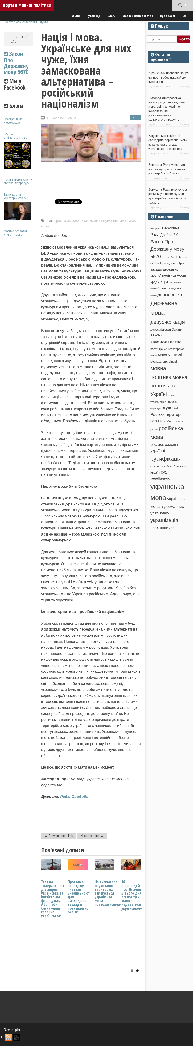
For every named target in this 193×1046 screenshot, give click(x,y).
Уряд (153, 282)
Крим (166, 257)
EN (184, 16)
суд (164, 472)
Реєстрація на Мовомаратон (13, 121)
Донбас (166, 235)
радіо (154, 429)
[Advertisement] (18, 309)
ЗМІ (176, 235)
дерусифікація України (166, 329)
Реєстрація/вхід (19, 38)
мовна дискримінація (164, 361)
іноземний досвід (165, 527)
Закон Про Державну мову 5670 (167, 249)
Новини (74, 16)
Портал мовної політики (27, 5)
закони (156, 335)
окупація (155, 408)
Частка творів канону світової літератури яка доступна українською (18, 181)
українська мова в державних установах (168, 505)
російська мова (68, 221)
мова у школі (170, 354)
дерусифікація (167, 322)
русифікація (165, 458)
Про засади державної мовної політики (167, 269)
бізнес (162, 288)
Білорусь (155, 228)
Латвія (174, 257)
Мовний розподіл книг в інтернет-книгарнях (15, 232)
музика (172, 401)
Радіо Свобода (74, 797)
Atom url (16, 1037)
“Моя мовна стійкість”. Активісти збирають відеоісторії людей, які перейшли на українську (18, 136)
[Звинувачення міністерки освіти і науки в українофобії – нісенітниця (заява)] (17, 211)
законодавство (166, 341)
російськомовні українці (99, 221)
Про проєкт (167, 16)
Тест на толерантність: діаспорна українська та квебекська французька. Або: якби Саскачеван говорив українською (53, 898)
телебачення (160, 478)
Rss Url (8, 1037)
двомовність (170, 294)
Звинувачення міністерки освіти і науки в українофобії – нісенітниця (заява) (18, 196)
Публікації (94, 16)
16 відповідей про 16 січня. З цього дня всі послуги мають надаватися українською (131, 895)
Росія (181, 275)
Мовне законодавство (137, 16)
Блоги (111, 16)
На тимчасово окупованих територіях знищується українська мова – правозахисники (108, 893)
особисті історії (173, 421)
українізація (164, 520)
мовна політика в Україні (168, 385)
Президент (168, 263)
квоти (154, 349)
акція (163, 281)
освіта (156, 420)
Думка (44, 22)
